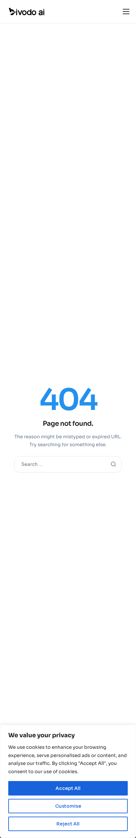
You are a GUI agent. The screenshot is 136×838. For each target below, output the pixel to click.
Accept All (68, 788)
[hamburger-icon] (126, 11)
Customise (68, 806)
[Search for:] (67, 464)
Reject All (68, 824)
